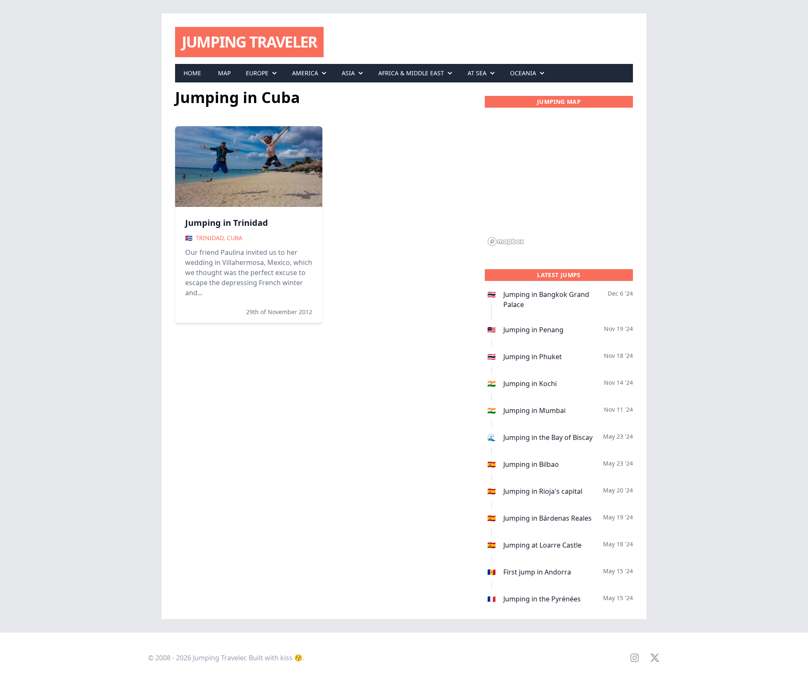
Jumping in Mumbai (534, 410)
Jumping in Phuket (532, 356)
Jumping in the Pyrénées (542, 599)
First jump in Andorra (537, 572)
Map (224, 73)
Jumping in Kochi (530, 383)
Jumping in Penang (533, 329)
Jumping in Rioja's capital (542, 491)
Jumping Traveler (249, 42)
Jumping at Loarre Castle (542, 545)
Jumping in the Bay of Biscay (548, 437)
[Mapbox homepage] (505, 241)
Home (192, 73)
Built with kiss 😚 (276, 657)
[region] (559, 181)
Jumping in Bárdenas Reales (547, 518)
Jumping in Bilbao (531, 464)
